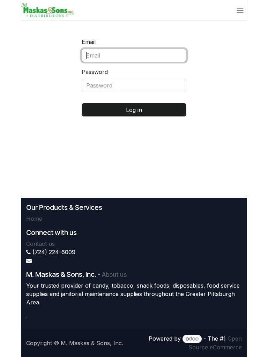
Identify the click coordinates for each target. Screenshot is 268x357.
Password (95, 71)
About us (114, 274)
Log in (134, 109)
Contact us (40, 243)
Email (89, 41)
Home (34, 218)
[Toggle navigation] (240, 10)
